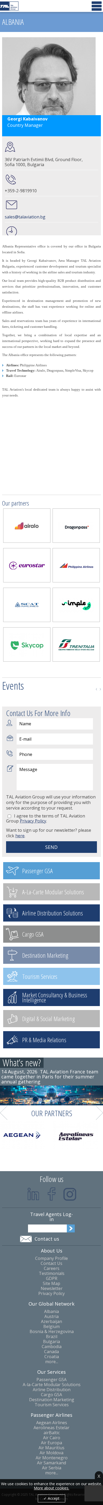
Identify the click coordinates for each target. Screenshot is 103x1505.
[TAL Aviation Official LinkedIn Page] (33, 1194)
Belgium (51, 1326)
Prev (96, 689)
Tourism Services (52, 1404)
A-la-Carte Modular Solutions (52, 1384)
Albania (51, 1311)
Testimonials (51, 1273)
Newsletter (52, 1288)
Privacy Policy (51, 1293)
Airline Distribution (52, 1389)
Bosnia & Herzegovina (52, 1331)
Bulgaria (51, 1341)
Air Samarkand (51, 1462)
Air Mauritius (51, 1447)
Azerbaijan (51, 1321)
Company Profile (51, 1258)
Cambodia (52, 1346)
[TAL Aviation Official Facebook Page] (51, 1194)
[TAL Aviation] (9, 6)
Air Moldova (51, 1452)
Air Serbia (51, 1467)
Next (100, 689)
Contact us (47, 1239)
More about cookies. (51, 1488)
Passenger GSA (51, 1379)
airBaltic (52, 1432)
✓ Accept (51, 1498)
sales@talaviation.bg (25, 217)
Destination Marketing (51, 1399)
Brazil (51, 1336)
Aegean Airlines (51, 1422)
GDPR (51, 1278)
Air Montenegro (52, 1457)
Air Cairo (51, 1437)
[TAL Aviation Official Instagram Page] (70, 1194)
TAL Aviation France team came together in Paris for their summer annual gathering (49, 1076)
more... (51, 1361)
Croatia (51, 1356)
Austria (51, 1316)
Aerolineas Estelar (51, 1427)
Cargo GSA (51, 1394)
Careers (51, 1268)
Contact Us (51, 1263)
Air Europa (51, 1442)
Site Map (51, 1283)
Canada (51, 1351)
